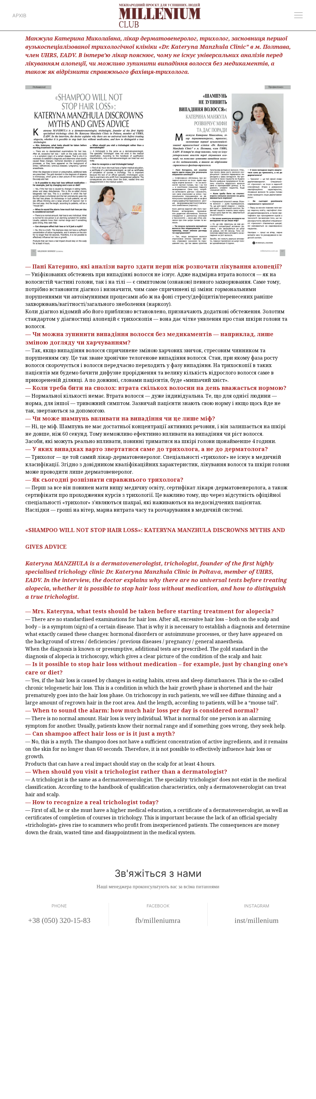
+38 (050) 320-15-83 (59, 920)
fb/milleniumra (158, 920)
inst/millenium (257, 920)
